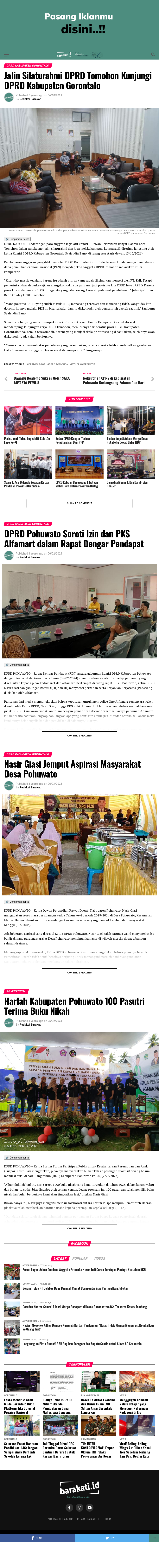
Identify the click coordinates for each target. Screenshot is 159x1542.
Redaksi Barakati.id (88, 1519)
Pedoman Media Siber (60, 1519)
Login (108, 1519)
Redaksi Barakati (30, 99)
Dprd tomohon (58, 364)
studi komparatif (83, 364)
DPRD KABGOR (37, 364)
